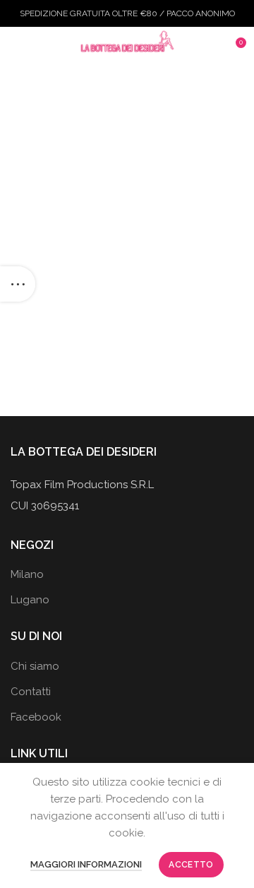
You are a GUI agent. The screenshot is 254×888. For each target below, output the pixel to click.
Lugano (30, 599)
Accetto (191, 865)
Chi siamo (35, 666)
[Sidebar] (17, 284)
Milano (27, 574)
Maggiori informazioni (86, 864)
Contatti (31, 691)
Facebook (36, 717)
